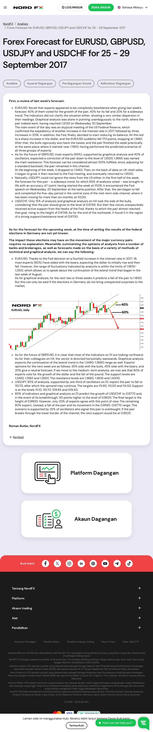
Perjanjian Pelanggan (25, 641)
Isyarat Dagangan (40, 83)
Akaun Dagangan (95, 519)
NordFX (8, 24)
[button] (5, 7)
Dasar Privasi (108, 641)
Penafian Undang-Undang (80, 641)
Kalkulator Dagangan (116, 83)
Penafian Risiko (51, 641)
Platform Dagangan (95, 473)
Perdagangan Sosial (76, 83)
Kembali (18, 437)
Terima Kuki (76, 725)
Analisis (22, 24)
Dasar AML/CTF (131, 641)
